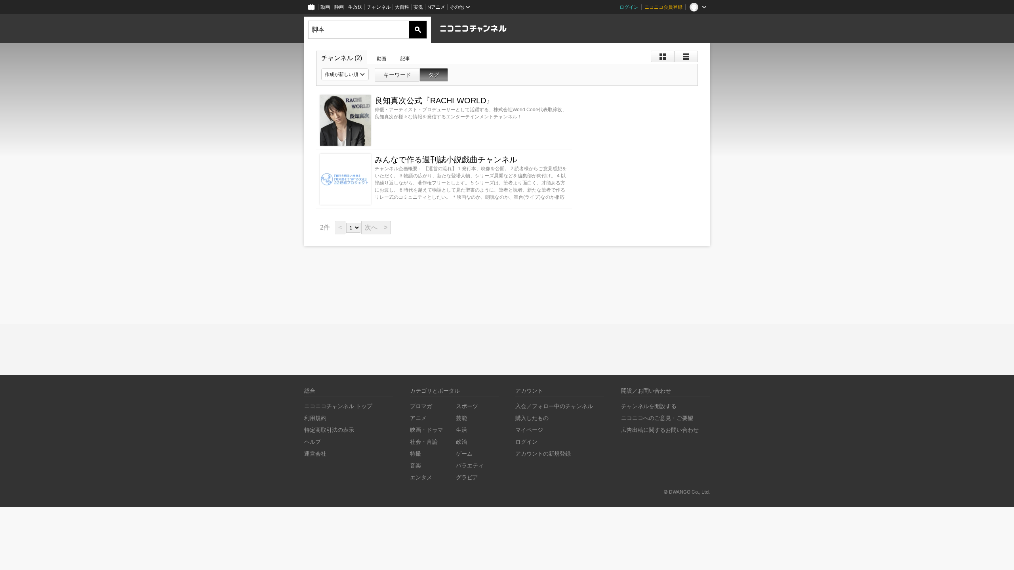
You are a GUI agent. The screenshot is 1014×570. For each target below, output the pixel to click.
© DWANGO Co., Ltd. (686, 492)
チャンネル (379, 7)
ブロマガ (421, 406)
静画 (339, 7)
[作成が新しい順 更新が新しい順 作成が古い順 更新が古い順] (345, 74)
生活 (461, 429)
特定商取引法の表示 (329, 429)
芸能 (461, 417)
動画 (325, 7)
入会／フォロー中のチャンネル (554, 406)
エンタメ (421, 477)
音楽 (415, 465)
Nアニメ (436, 7)
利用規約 (315, 417)
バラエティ (470, 465)
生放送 (355, 7)
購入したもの (532, 417)
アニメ (418, 417)
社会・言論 (424, 441)
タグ (433, 75)
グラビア (467, 477)
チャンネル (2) (341, 58)
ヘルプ (312, 441)
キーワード (397, 75)
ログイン (629, 7)
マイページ (529, 429)
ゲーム (464, 453)
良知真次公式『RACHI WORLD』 (434, 100)
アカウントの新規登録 (543, 453)
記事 (405, 58)
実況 (418, 7)
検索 (418, 29)
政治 (461, 441)
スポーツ (467, 406)
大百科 (402, 7)
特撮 (415, 453)
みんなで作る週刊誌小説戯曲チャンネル (446, 159)
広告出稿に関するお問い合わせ (660, 429)
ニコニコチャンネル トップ (338, 406)
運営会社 (315, 453)
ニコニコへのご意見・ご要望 (657, 417)
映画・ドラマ (426, 429)
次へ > (376, 227)
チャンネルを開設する (649, 406)
